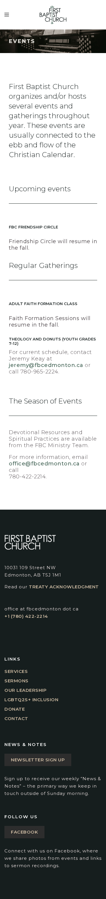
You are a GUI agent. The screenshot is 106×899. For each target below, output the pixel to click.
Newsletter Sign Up (38, 760)
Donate (14, 709)
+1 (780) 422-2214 (26, 616)
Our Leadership (25, 690)
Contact (16, 718)
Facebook (24, 832)
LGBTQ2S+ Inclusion (31, 699)
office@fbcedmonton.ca (44, 463)
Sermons (16, 681)
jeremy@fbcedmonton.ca (46, 365)
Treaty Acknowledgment (64, 587)
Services (16, 671)
